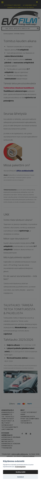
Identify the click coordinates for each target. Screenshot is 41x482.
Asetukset (20, 477)
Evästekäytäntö (20, 466)
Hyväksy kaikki (20, 472)
